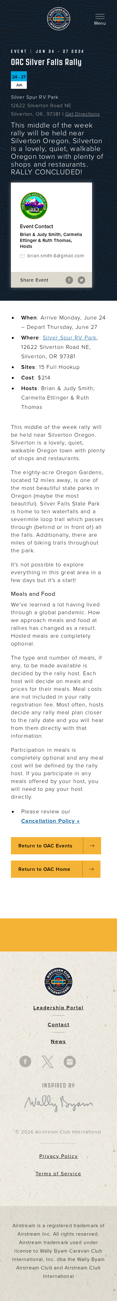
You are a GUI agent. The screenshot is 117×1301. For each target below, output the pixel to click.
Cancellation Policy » (50, 820)
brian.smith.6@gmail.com (55, 256)
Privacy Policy (58, 1156)
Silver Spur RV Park (69, 337)
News (58, 1041)
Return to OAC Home (45, 869)
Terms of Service (58, 1174)
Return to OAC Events (45, 846)
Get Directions (82, 114)
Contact (59, 1025)
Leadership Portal (58, 1008)
